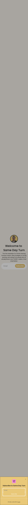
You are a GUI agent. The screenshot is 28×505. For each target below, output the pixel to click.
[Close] (25, 479)
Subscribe (14, 494)
